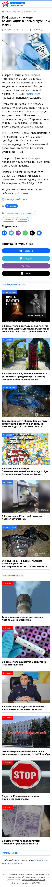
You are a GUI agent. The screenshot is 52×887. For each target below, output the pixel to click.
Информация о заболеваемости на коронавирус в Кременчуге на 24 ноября (26, 752)
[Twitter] (32, 233)
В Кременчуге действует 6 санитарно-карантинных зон (24, 663)
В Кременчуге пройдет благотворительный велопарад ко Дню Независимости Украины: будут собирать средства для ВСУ (25, 471)
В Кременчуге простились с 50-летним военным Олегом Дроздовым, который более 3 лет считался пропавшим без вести (25, 328)
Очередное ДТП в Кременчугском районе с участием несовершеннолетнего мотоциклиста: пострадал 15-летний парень (25, 563)
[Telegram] (11, 233)
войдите (39, 860)
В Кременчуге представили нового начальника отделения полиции (23, 708)
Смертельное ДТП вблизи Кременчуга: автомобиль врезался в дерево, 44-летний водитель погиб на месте (25, 424)
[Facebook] (4, 233)
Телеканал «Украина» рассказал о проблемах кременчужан (22, 618)
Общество (11, 206)
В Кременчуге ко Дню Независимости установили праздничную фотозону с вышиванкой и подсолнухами (24, 376)
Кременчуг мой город (14, 199)
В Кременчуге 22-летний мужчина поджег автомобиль (22, 517)
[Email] (39, 233)
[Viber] (18, 233)
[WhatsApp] (25, 233)
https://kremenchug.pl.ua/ (33, 879)
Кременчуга (33, 94)
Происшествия (9, 292)
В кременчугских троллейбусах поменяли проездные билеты (21, 842)
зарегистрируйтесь (12, 863)
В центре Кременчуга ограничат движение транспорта (21, 797)
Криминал (7, 482)
